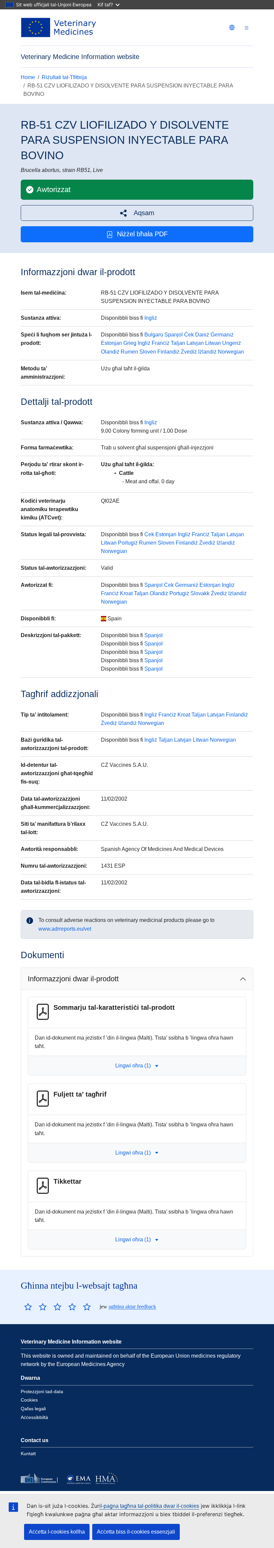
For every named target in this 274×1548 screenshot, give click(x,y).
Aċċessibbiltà (34, 1417)
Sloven (147, 352)
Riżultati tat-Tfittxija (64, 77)
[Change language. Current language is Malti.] (232, 27)
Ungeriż (231, 343)
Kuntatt (28, 1453)
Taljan (178, 343)
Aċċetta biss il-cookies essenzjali (136, 1532)
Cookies (29, 1400)
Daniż (202, 334)
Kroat (126, 593)
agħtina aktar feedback (132, 1306)
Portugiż (128, 543)
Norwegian (231, 352)
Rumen (129, 352)
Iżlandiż (207, 352)
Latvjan (195, 343)
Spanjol (173, 334)
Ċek (189, 334)
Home (28, 77)
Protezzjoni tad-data (42, 1391)
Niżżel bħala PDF (142, 234)
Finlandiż (168, 352)
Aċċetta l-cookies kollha (57, 1532)
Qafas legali (33, 1408)
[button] (137, 213)
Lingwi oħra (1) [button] (133, 1065)
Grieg (129, 343)
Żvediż (189, 352)
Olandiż (110, 352)
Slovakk (200, 593)
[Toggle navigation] (246, 28)
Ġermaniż (222, 334)
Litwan (213, 343)
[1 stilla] (28, 1306)
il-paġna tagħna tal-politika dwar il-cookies (149, 1506)
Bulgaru (153, 334)
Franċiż (160, 343)
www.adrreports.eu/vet (64, 929)
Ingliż (150, 318)
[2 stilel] (35, 1306)
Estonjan (111, 343)
